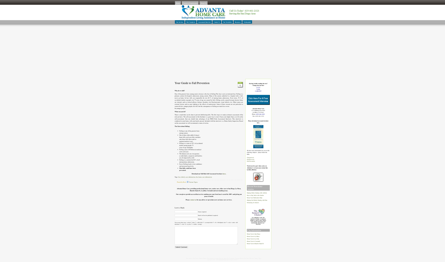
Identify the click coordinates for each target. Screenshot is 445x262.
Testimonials (247, 22)
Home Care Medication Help (254, 198)
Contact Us (217, 22)
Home (178, 3)
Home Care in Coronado (253, 241)
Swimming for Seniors (253, 202)
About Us (203, 3)
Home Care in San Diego (253, 234)
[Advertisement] (222, 46)
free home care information (204, 177)
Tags (260, 258)
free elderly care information (186, 177)
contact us (193, 200)
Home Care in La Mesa (253, 236)
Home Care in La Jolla (253, 239)
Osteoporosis (250, 157)
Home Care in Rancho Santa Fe (255, 244)
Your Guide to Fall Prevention (192, 83)
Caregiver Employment (190, 3)
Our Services (179, 22)
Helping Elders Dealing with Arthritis (257, 193)
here (224, 174)
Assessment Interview (204, 22)
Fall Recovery (250, 159)
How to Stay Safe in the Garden (255, 195)
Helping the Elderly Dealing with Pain (257, 200)
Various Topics (193, 182)
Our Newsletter (227, 22)
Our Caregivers (190, 22)
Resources (238, 22)
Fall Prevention (251, 161)
